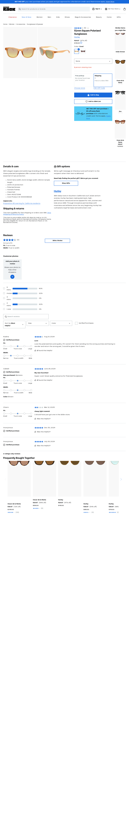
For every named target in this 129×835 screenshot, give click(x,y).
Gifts (119, 17)
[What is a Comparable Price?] (81, 43)
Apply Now (110, 1)
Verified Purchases (86, 323)
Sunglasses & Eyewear (35, 24)
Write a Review (57, 240)
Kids (58, 17)
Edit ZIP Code (99, 88)
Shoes (67, 17)
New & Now (26, 17)
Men (49, 17)
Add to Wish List (94, 101)
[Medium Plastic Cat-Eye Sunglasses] (69, 479)
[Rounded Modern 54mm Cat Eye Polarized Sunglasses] (44, 479)
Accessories (20, 24)
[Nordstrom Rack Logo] (9, 9)
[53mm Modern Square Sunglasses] (120, 130)
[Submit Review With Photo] (12, 277)
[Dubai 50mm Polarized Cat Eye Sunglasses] (120, 101)
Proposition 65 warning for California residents (21, 203)
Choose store (79, 88)
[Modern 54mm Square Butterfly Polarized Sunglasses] (120, 70)
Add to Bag (94, 95)
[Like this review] (35, 350)
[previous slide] (5, 471)
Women (39, 17)
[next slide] (121, 471)
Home (109, 17)
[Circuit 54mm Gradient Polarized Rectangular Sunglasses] (120, 41)
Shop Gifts (66, 183)
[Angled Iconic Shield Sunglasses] (95, 479)
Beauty (99, 17)
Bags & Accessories (83, 17)
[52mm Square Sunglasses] (19, 479)
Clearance (12, 17)
